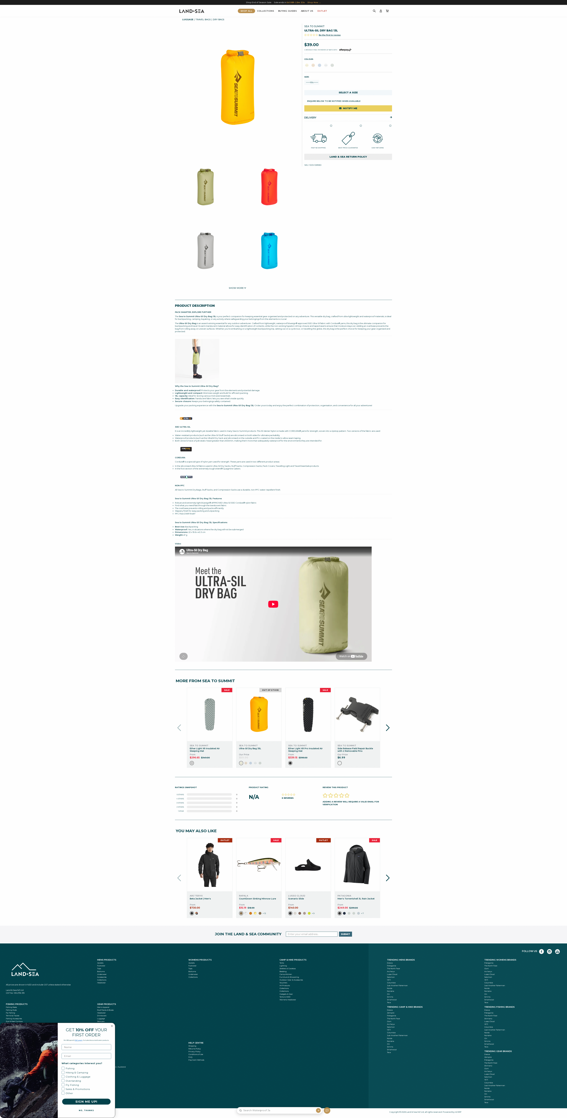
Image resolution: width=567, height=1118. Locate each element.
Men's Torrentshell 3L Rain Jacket (356, 898)
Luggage (187, 19)
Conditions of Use (195, 1054)
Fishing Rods (11, 1010)
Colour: (308, 59)
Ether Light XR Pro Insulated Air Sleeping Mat (305, 749)
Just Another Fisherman (397, 985)
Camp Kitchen (286, 974)
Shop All (246, 11)
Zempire (390, 1013)
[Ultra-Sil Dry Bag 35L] (259, 714)
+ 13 (264, 913)
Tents (282, 963)
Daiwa (390, 963)
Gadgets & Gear (286, 994)
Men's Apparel (103, 1007)
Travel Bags (203, 19)
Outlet (322, 11)
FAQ (190, 1057)
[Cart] (387, 11)
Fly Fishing (10, 1013)
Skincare (100, 1021)
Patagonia (391, 966)
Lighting (283, 966)
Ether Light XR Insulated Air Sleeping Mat (205, 749)
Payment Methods (196, 1060)
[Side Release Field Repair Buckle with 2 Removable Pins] (357, 714)
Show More (236, 288)
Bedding (283, 971)
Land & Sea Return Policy (348, 156)
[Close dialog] (112, 1026)
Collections (265, 11)
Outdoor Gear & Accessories (291, 980)
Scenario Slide (296, 898)
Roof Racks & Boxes (105, 1010)
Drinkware (101, 1015)
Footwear (101, 966)
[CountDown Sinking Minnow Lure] (259, 865)
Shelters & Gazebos (288, 968)
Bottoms (101, 971)
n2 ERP (458, 1112)
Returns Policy (194, 1049)
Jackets (100, 963)
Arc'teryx (391, 971)
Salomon (391, 977)
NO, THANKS (86, 1110)
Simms (390, 997)
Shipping (192, 1046)
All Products (285, 985)
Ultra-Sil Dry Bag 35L (250, 748)
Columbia (391, 983)
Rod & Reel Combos (14, 1021)
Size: (306, 77)
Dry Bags (218, 19)
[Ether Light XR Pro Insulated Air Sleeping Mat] (308, 714)
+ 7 (362, 913)
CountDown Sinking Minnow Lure (257, 898)
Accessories (101, 977)
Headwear (101, 983)
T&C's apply (78, 1040)
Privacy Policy (194, 1051)
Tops (99, 968)
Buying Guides (287, 11)
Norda (389, 988)
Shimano (488, 1018)
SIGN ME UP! (86, 1101)
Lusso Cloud (392, 974)
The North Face (393, 968)
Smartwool (392, 1000)
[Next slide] (388, 728)
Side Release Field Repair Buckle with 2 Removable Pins (355, 749)
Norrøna (390, 991)
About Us (307, 11)
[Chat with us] (327, 1110)
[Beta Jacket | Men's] (210, 865)
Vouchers (283, 983)
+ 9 (313, 913)
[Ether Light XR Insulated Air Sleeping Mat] (210, 714)
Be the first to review (330, 35)
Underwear (102, 974)
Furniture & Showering (289, 977)
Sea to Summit (314, 26)
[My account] (381, 11)
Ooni (486, 968)
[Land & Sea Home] (191, 11)
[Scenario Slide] (308, 865)
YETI (389, 980)
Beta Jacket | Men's (200, 898)
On (388, 994)
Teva (389, 1002)
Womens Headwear (288, 1000)
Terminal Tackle (12, 1015)
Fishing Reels (11, 1007)
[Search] (374, 11)
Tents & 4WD (285, 997)
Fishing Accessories (14, 1018)
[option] (192, 763)
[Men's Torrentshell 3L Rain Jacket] (357, 865)
